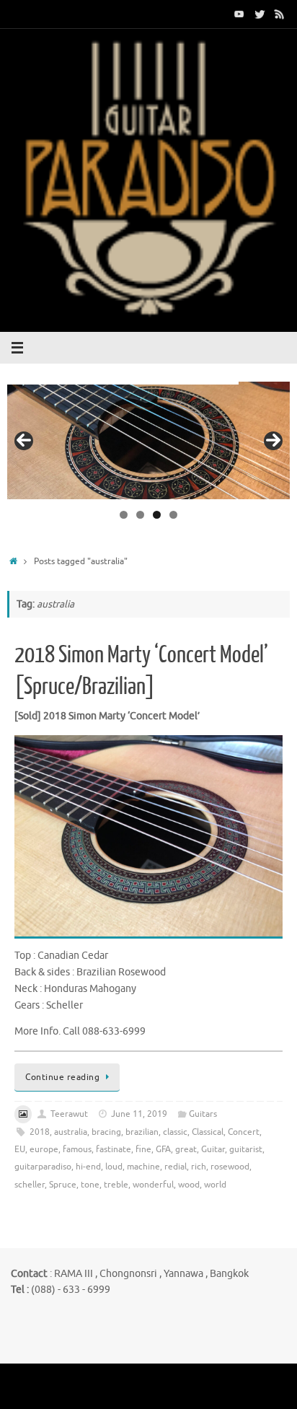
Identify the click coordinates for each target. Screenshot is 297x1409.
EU (19, 1149)
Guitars (203, 1114)
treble (116, 1184)
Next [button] (273, 440)
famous (77, 1149)
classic (175, 1132)
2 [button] (140, 515)
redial (175, 1166)
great (186, 1149)
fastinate (113, 1149)
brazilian (142, 1132)
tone (90, 1184)
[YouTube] (239, 14)
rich (198, 1166)
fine (143, 1149)
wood (189, 1184)
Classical (207, 1132)
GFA (163, 1149)
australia (70, 1132)
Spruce (62, 1184)
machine (143, 1166)
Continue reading (62, 1077)
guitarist (245, 1149)
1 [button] (124, 515)
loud (114, 1166)
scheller (29, 1184)
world (215, 1184)
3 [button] (157, 515)
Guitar (213, 1149)
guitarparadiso (42, 1166)
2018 (40, 1132)
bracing (106, 1132)
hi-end (88, 1166)
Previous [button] (23, 440)
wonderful (153, 1184)
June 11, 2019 (139, 1114)
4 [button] (173, 515)
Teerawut (69, 1114)
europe (44, 1149)
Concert (244, 1132)
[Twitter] (259, 14)
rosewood (229, 1166)
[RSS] (280, 14)
